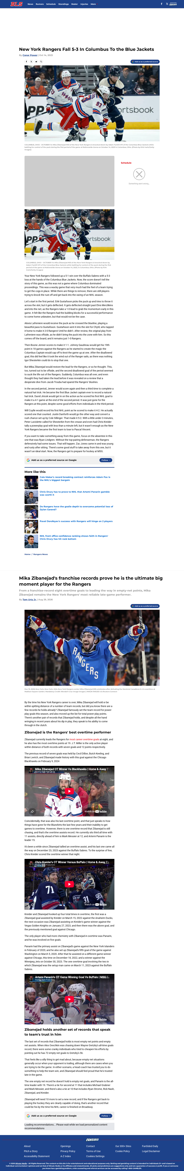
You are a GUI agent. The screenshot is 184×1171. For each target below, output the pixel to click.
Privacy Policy (67, 1151)
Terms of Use (93, 1151)
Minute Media (21, 1163)
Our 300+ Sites (123, 1146)
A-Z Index (65, 1156)
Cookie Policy (122, 1151)
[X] (167, 4)
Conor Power (30, 55)
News (30, 4)
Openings (65, 1146)
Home (28, 554)
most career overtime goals (84, 739)
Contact (90, 1146)
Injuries (84, 4)
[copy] (41, 61)
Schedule (51, 4)
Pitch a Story (31, 1151)
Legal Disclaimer (151, 1151)
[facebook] (161, 4)
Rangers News (40, 554)
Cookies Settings (95, 1156)
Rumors (40, 4)
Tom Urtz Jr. (30, 599)
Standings (63, 4)
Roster (74, 4)
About (27, 1146)
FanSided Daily (150, 1146)
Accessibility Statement (37, 1156)
